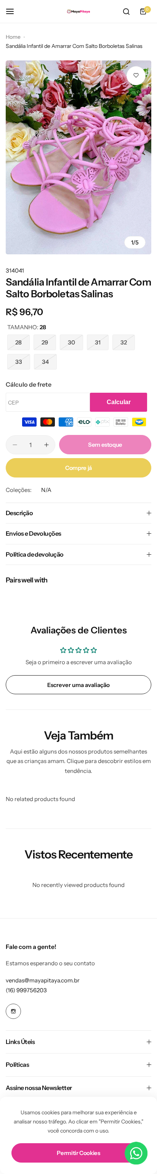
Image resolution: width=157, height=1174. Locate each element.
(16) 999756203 (26, 990)
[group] (78, 157)
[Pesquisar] (126, 11)
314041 (15, 270)
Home (13, 36)
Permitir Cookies (78, 1153)
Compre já (78, 467)
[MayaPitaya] (78, 12)
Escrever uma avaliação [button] (78, 685)
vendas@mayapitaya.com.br (43, 980)
